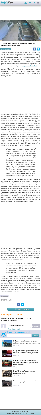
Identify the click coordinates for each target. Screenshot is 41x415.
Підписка (35, 335)
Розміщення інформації (14, 413)
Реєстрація (16, 329)
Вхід (9, 329)
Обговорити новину (22, 309)
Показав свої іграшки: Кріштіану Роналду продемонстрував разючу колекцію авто (25, 363)
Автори (32, 413)
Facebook (34, 49)
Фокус (10, 299)
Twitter (38, 49)
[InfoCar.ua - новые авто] (7, 2)
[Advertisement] (20, 95)
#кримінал (4, 296)
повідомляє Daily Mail (29, 66)
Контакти (25, 413)
